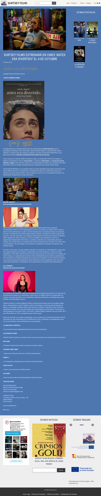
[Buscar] (54, 3)
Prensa (82, 3)
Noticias (7, 409)
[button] (8, 439)
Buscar (61, 470)
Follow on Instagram (13, 433)
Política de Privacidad (38, 494)
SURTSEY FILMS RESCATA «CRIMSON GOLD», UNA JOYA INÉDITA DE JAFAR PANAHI (49, 461)
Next (92, 425)
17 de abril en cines (79, 62)
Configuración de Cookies (69, 494)
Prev (71, 425)
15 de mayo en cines (92, 38)
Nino (79, 40)
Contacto (88, 3)
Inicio (68, 3)
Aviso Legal (26, 494)
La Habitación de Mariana (79, 66)
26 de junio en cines (79, 38)
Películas (73, 3)
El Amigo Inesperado (92, 41)
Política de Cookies (53, 494)
